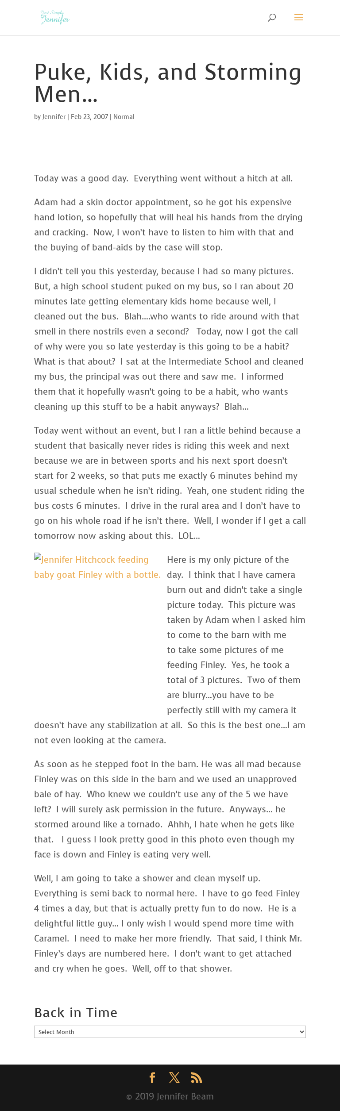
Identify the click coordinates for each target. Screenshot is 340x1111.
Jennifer (54, 117)
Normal (124, 117)
